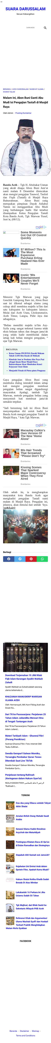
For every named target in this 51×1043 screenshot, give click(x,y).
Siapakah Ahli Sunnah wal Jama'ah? (32, 855)
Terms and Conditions (25, 1035)
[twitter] (22, 20)
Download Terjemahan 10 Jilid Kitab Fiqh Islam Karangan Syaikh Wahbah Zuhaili (24, 679)
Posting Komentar (23, 113)
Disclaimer (24, 1031)
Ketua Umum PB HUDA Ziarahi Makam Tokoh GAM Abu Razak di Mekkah (26, 354)
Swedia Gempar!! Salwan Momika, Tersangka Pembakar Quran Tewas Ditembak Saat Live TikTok (23, 757)
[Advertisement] (25, 59)
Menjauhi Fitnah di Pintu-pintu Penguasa (27, 370)
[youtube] (29, 20)
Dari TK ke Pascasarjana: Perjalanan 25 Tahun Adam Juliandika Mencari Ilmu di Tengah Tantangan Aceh (25, 718)
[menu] (5, 27)
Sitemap (35, 1031)
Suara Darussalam (26, 9)
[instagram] (35, 20)
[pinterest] (31, 559)
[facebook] (15, 20)
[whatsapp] (42, 559)
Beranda (13, 1031)
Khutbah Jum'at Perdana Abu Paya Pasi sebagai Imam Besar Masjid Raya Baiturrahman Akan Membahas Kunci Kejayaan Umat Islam (26, 363)
